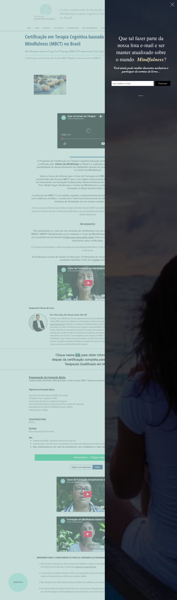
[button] (172, 4)
